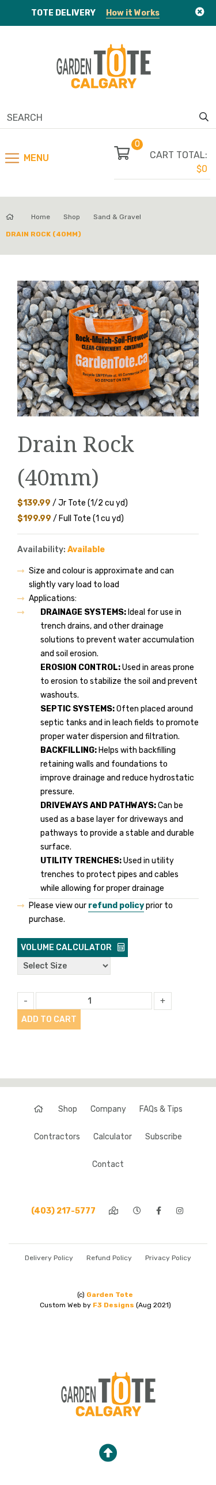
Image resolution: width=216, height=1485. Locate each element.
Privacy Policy (168, 1258)
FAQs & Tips (161, 1109)
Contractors (57, 1137)
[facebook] (159, 1211)
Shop (71, 217)
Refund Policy (109, 1258)
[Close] (200, 12)
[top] (108, 1453)
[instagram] (180, 1211)
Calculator (112, 1137)
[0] (132, 155)
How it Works (133, 13)
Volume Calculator (66, 947)
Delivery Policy (49, 1258)
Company (108, 1109)
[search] (204, 117)
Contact (108, 1164)
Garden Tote (109, 1295)
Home (40, 217)
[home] (39, 1109)
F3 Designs (113, 1305)
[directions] (114, 1211)
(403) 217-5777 (63, 1211)
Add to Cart (49, 1019)
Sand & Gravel (117, 217)
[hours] (138, 1211)
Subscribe (163, 1137)
